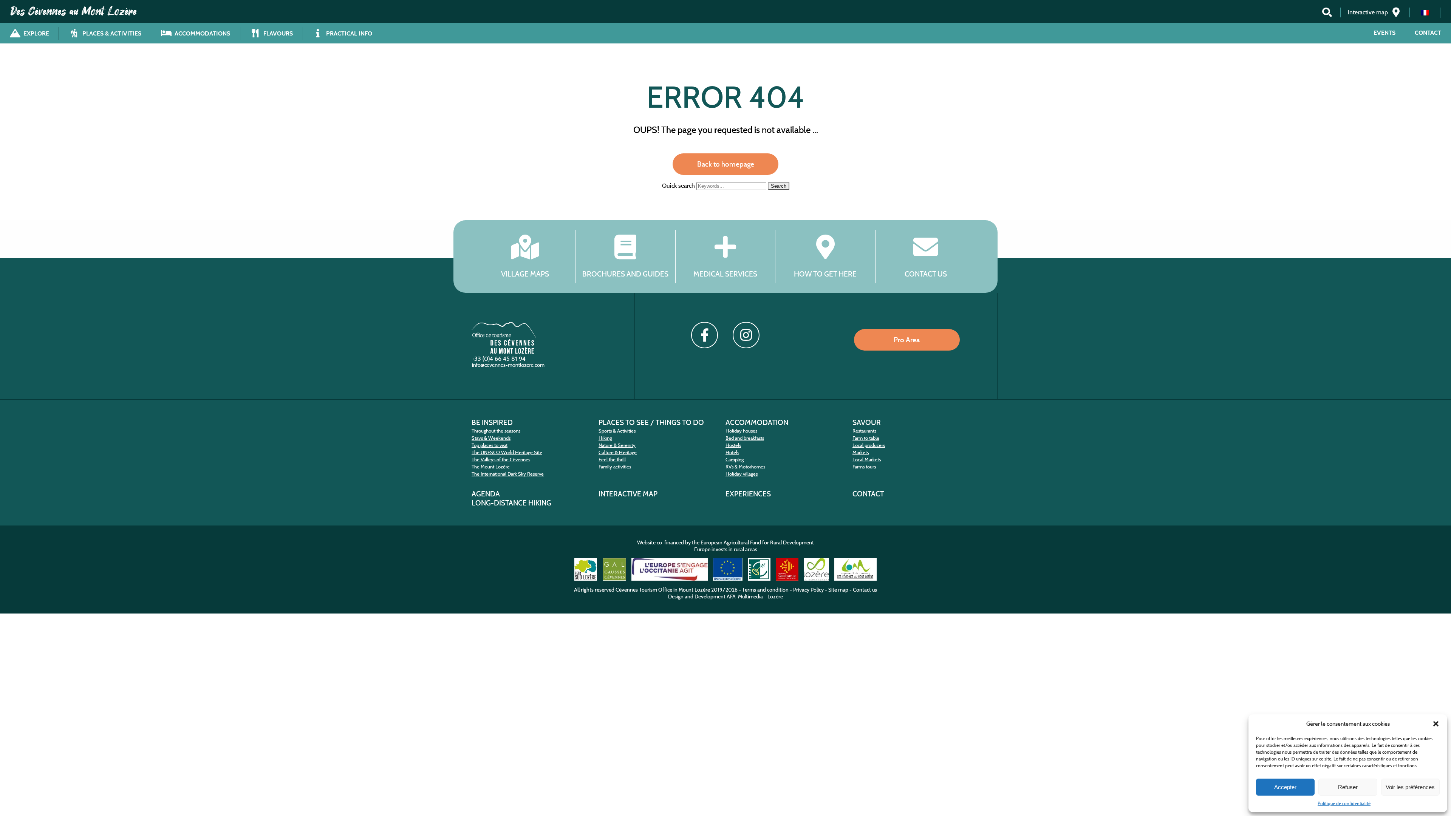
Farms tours (864, 467)
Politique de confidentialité (1344, 803)
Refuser (1348, 787)
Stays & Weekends (491, 438)
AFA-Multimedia (745, 596)
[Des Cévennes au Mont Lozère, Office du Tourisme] (504, 351)
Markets (860, 452)
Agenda (486, 493)
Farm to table (865, 438)
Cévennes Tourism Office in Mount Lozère (663, 589)
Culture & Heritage (618, 452)
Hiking (605, 438)
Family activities (615, 467)
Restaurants (864, 431)
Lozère (775, 596)
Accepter (1285, 787)
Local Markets (866, 459)
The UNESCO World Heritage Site (507, 452)
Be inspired (492, 422)
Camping (735, 459)
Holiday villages (742, 474)
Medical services (725, 273)
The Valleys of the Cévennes (501, 459)
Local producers (868, 445)
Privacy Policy (808, 589)
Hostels (733, 445)
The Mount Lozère (491, 467)
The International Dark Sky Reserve (508, 474)
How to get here (825, 273)
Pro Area (907, 339)
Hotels (732, 452)
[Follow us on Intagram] (746, 335)
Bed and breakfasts (745, 438)
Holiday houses (741, 431)
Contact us (926, 273)
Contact (1428, 32)
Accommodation (757, 422)
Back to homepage (725, 163)
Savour (866, 422)
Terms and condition (765, 589)
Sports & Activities (617, 431)
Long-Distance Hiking (511, 502)
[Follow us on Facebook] (704, 335)
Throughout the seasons (496, 431)
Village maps (525, 273)
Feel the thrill (612, 459)
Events (1384, 32)
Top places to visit (489, 445)
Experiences (748, 493)
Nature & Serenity (617, 445)
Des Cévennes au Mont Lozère (74, 11)
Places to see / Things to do (651, 422)
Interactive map (628, 493)
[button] (1436, 724)
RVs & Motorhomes (745, 467)
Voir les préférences (1410, 787)
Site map (838, 589)
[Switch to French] (1425, 13)
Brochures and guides (625, 273)
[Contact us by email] (509, 366)
